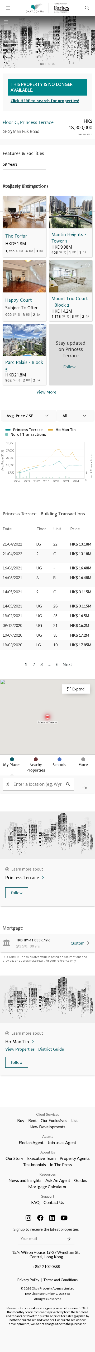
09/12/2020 (12, 625)
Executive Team (41, 1158)
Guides (80, 1180)
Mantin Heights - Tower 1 (68, 237)
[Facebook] (40, 1218)
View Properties (20, 1049)
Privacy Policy (28, 1280)
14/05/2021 (12, 592)
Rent (32, 1120)
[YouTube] (64, 1218)
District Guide (51, 1049)
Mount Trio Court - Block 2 (69, 301)
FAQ (35, 1202)
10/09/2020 (12, 635)
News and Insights (24, 1180)
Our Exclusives (54, 1120)
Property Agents (75, 1158)
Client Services (47, 1114)
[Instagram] (28, 1218)
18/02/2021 (12, 616)
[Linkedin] (52, 1218)
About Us (47, 1152)
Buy (20, 1120)
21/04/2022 (12, 544)
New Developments (47, 1126)
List (74, 1120)
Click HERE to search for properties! (45, 100)
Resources (48, 1174)
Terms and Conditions (60, 1280)
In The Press (61, 1164)
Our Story (14, 1158)
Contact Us (54, 1202)
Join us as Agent (62, 1142)
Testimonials (34, 1164)
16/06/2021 (12, 568)
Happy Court (18, 300)
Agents (47, 1136)
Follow (16, 892)
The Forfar (16, 236)
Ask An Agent (57, 1180)
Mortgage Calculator (47, 1186)
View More (46, 392)
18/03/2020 (12, 645)
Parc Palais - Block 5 (24, 365)
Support (47, 1196)
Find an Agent (31, 1142)
